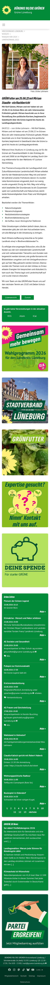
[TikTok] (23, 970)
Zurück (28, 297)
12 (20, 812)
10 (42, 808)
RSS (10, 316)
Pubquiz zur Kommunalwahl (17, 666)
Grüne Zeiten (9, 596)
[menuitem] (11, 976)
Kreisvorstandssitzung (14, 683)
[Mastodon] (19, 970)
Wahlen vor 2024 (10, 37)
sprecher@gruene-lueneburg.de (18, 693)
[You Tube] (32, 970)
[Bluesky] (28, 970)
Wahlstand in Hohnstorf (14, 735)
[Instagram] (14, 970)
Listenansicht (11, 297)
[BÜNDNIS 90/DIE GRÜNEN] (6, 10)
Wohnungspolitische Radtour (17, 775)
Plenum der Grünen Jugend (16, 601)
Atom (22, 316)
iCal (35, 316)
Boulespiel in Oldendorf (15, 793)
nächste (33, 812)
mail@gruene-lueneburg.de (34, 963)
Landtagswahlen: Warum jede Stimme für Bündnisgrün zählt (23, 849)
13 (25, 812)
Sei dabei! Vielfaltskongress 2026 (19, 828)
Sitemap (32, 976)
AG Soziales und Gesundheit (16, 641)
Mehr (42, 611)
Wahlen (5, 34)
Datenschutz (25, 982)
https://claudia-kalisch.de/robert (23, 765)
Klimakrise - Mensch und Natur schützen (22, 618)
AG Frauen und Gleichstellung (17, 707)
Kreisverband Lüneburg (12, 31)
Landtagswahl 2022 (10, 40)
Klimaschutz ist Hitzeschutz (16, 871)
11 (14, 812)
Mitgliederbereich (11, 976)
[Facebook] (9, 970)
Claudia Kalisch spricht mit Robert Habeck (23, 755)
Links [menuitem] (38, 970)
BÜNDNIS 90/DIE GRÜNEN (29, 8)
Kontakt (24, 976)
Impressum (41, 976)
